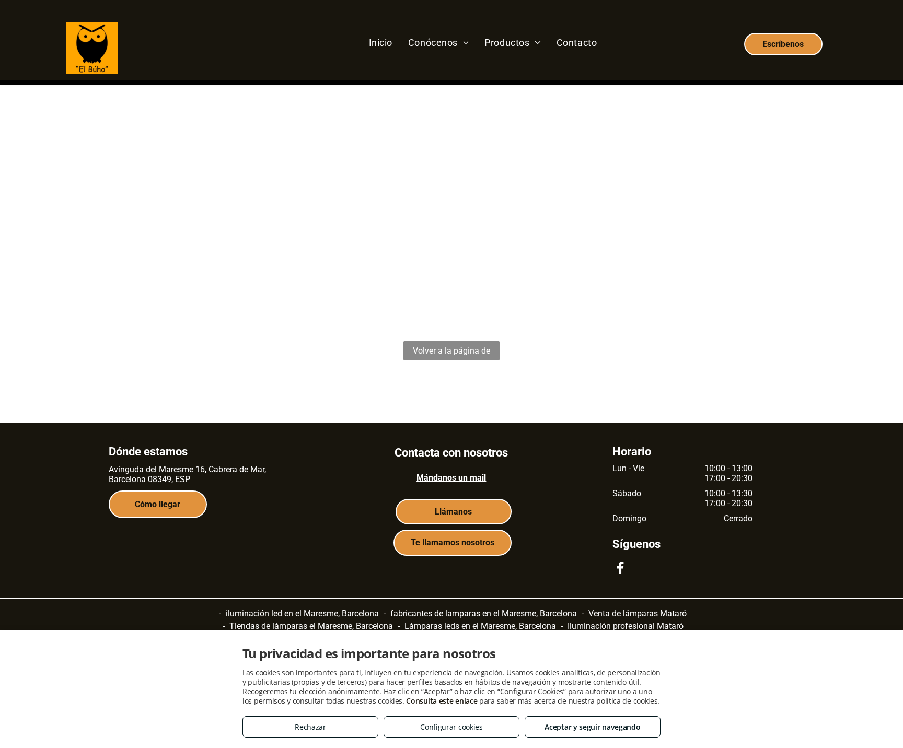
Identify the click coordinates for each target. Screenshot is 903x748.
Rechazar (310, 727)
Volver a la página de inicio (451, 353)
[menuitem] (380, 42)
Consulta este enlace (441, 701)
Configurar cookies (451, 727)
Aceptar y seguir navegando (592, 727)
